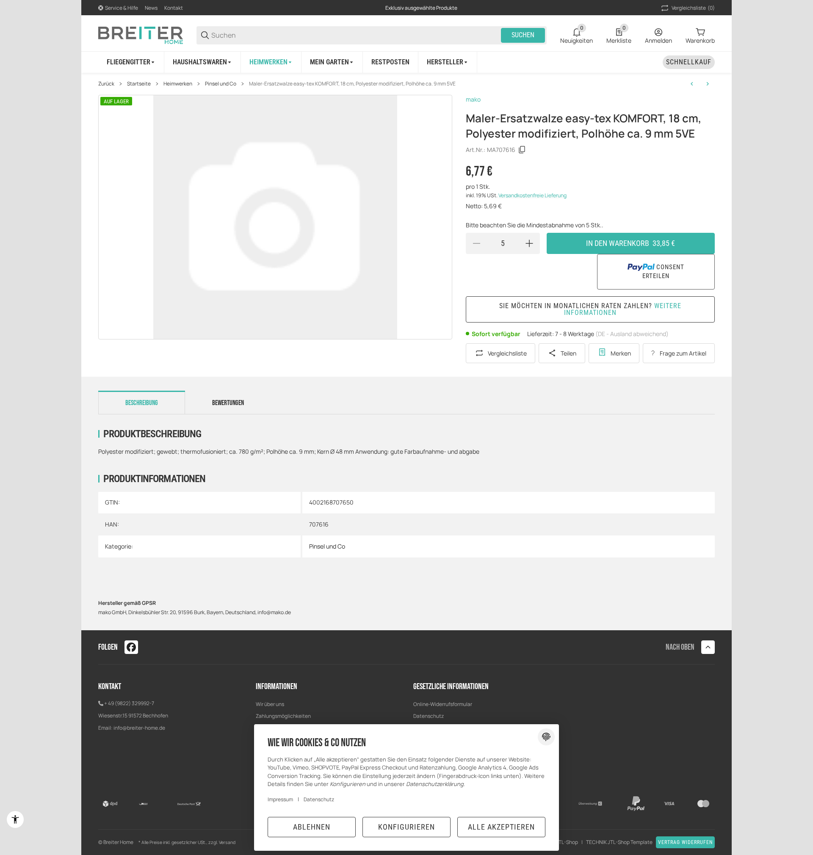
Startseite (139, 83)
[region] (406, 62)
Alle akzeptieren (501, 826)
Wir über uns (270, 704)
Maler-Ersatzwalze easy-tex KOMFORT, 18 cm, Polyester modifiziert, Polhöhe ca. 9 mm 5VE (352, 83)
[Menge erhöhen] (529, 243)
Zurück (106, 83)
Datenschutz (428, 716)
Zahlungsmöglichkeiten (283, 716)
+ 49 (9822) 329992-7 (129, 703)
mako (473, 99)
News (151, 7)
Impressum (280, 799)
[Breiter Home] (140, 34)
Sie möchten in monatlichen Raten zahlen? (590, 309)
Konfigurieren (406, 826)
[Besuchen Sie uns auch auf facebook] (131, 647)
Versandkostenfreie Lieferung (532, 195)
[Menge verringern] (476, 243)
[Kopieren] (522, 150)
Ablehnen (311, 826)
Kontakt (173, 7)
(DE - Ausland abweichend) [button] (632, 334)
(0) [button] (693, 7)
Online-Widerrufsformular (442, 704)
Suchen (523, 35)
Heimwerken (177, 83)
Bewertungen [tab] (228, 403)
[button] (447, 62)
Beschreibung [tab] (141, 403)
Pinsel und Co (220, 83)
